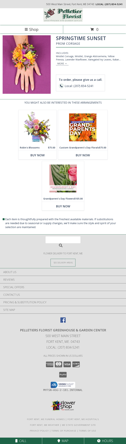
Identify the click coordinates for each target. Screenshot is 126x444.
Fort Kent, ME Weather (44, 424)
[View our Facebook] (63, 321)
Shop (33, 29)
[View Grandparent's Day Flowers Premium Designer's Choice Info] (63, 178)
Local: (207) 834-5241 (63, 347)
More (60, 63)
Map (64, 441)
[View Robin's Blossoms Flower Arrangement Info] (37, 127)
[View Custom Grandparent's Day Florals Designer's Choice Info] (82, 127)
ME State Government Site (79, 424)
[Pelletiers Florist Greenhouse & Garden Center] (63, 20)
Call (22, 441)
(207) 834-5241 (114, 4)
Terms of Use (87, 430)
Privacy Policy (39, 430)
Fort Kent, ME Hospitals (83, 419)
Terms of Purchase (64, 430)
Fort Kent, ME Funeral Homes (46, 419)
